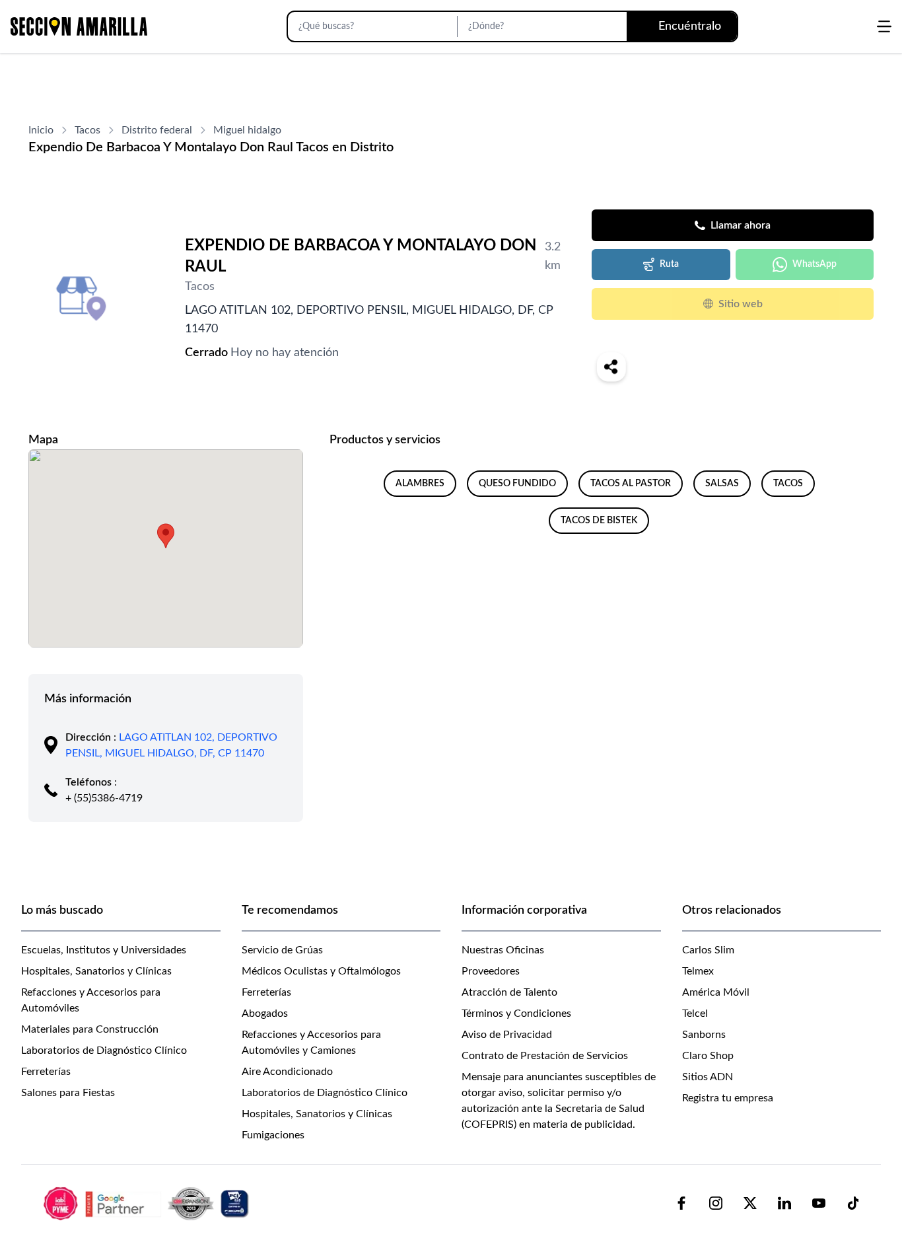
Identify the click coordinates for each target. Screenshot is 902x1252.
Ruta (669, 264)
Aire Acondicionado (287, 1071)
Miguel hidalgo (247, 130)
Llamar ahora (741, 225)
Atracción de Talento (509, 992)
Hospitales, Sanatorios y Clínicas (96, 971)
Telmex (698, 971)
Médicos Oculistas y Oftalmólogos (321, 971)
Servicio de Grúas (282, 950)
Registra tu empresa (727, 1098)
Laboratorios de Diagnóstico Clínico (104, 1050)
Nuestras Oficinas (503, 950)
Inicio (40, 130)
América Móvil (715, 992)
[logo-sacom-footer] (148, 1203)
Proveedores (491, 971)
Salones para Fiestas (68, 1092)
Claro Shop (708, 1055)
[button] (165, 535)
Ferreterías (46, 1071)
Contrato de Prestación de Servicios (545, 1055)
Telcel (695, 1013)
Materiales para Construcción (89, 1029)
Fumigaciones (273, 1135)
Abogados (265, 1013)
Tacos (87, 130)
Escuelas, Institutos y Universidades (103, 950)
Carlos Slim (708, 950)
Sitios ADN (707, 1077)
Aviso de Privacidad (507, 1034)
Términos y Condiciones (516, 1013)
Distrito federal (156, 130)
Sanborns (704, 1034)
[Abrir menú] (884, 26)
